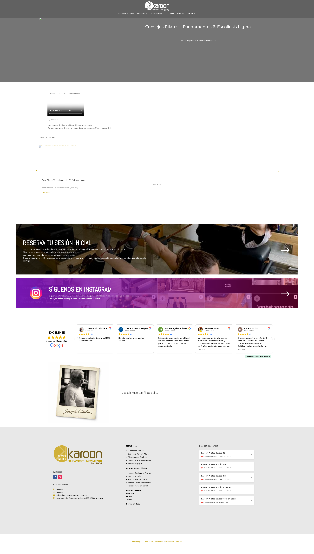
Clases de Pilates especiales (140, 460)
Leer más (46, 192)
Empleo (180, 14)
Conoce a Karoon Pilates (138, 454)
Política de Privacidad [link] (153, 541)
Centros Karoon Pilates (136, 468)
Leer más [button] (162, 350)
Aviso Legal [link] (137, 541)
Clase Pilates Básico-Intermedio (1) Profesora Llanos (63, 180)
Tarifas (171, 14)
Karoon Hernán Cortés (138, 479)
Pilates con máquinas (137, 457)
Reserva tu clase (126, 14)
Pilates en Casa (133, 504)
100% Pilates (156, 14)
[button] (273, 339)
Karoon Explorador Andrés (139, 473)
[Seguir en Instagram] (60, 477)
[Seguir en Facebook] (55, 477)
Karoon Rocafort (135, 476)
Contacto (191, 14)
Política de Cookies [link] (173, 541)
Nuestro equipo (135, 463)
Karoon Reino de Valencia (139, 483)
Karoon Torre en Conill (138, 486)
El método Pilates (136, 451)
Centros (141, 14)
